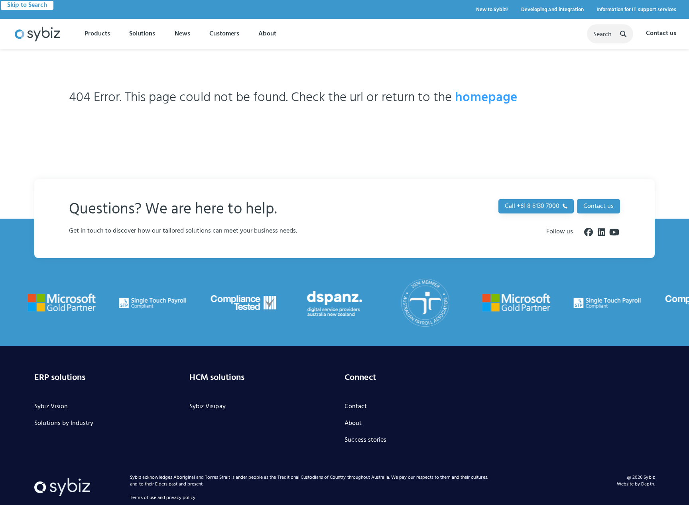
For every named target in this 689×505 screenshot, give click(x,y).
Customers (224, 34)
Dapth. (647, 484)
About (267, 34)
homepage (486, 97)
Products (97, 34)
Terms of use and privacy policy (162, 498)
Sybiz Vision (50, 407)
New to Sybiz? (492, 10)
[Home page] (37, 34)
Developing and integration (552, 10)
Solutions (142, 34)
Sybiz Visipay (207, 407)
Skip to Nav (26, 5)
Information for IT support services (636, 10)
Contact (355, 407)
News (182, 34)
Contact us (661, 34)
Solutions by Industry (63, 424)
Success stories (365, 440)
